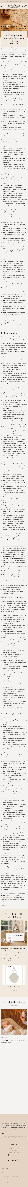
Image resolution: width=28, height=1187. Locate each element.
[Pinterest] (15, 1160)
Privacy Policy (15, 1176)
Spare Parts (12, 1178)
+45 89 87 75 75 (15, 1148)
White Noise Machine (14, 987)
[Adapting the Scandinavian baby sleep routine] (14, 1022)
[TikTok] (17, 1160)
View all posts (14, 1005)
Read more (4, 1045)
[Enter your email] (25, 1133)
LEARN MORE (4, 1169)
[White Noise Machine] (14, 975)
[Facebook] (8, 1160)
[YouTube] (13, 1160)
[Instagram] (10, 1160)
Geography (4, 905)
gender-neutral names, (7, 897)
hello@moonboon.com (15, 1155)
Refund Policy (4, 1178)
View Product (16, 939)
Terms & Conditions (5, 1176)
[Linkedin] (19, 1160)
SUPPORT (3, 1165)
